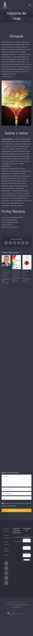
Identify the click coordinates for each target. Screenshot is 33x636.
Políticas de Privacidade (20, 605)
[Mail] (6, 583)
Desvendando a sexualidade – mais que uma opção (16, 262)
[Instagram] (6, 568)
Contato (6, 555)
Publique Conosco (6, 530)
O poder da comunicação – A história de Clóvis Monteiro (6, 261)
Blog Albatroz (6, 550)
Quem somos (6, 543)
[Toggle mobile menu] (30, 5)
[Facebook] (6, 563)
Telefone (27, 552)
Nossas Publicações (6, 536)
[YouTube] (6, 573)
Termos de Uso (16, 607)
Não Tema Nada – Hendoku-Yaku (27, 262)
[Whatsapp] (6, 578)
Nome (27, 545)
